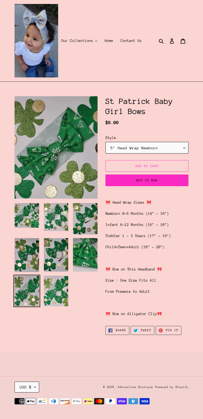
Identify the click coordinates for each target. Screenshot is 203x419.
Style (110, 138)
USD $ (25, 387)
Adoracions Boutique (135, 387)
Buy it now (147, 180)
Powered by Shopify (171, 387)
